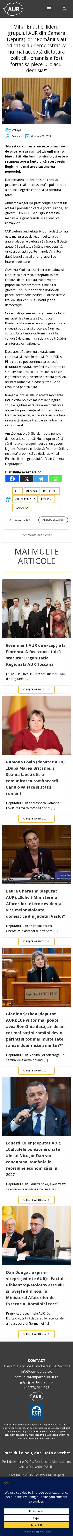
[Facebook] (12, 478)
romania (21, 507)
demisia (32, 491)
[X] (26, 478)
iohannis (50, 491)
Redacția (16, 136)
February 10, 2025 (41, 136)
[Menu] (49, 9)
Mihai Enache (25, 499)
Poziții (16, 130)
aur (17, 491)
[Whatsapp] (55, 478)
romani (47, 499)
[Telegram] (41, 478)
